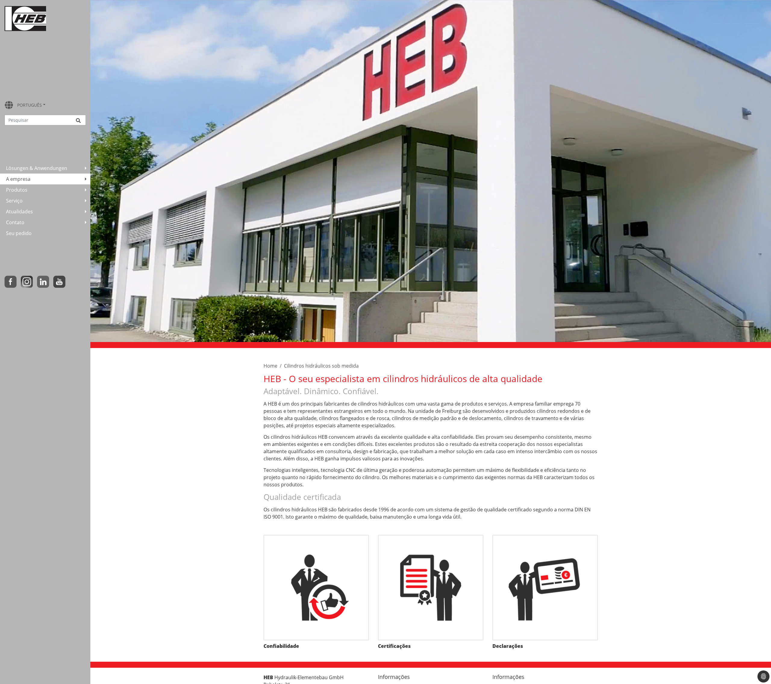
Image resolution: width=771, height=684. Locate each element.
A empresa (18, 179)
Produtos (16, 190)
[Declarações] (545, 587)
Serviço (14, 200)
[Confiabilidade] (316, 587)
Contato (15, 222)
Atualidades (19, 211)
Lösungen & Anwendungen (36, 168)
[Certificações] (430, 587)
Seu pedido (19, 233)
